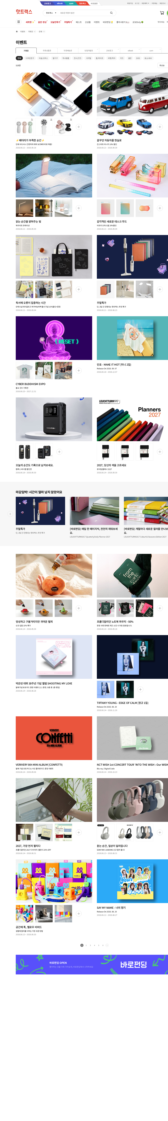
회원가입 (130, 3)
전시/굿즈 (77, 58)
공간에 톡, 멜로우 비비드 (29, 927)
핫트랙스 (49, 13)
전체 (40, 31)
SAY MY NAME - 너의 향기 (111, 907)
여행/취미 (111, 58)
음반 (130, 58)
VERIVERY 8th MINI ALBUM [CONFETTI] (39, 764)
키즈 (122, 58)
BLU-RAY (148, 58)
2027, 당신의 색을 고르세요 (111, 465)
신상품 (88, 22)
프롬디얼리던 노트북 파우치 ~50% (115, 621)
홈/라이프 (99, 58)
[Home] (17, 31)
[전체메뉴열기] (19, 22)
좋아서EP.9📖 (122, 22)
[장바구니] (162, 12)
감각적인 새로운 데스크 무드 (112, 221)
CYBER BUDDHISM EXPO (30, 384)
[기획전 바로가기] (54, 94)
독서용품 (65, 58)
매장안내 (162, 3)
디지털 (88, 58)
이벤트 (97, 22)
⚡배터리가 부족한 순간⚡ (30, 140)
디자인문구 (30, 58)
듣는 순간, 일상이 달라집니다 (112, 846)
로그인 (137, 3)
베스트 (79, 22)
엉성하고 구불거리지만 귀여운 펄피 (34, 621)
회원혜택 (144, 3)
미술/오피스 (43, 58)
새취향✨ (30, 22)
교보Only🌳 (138, 22)
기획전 (30, 31)
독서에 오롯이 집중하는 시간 (31, 303)
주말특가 (68, 22)
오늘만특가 (55, 22)
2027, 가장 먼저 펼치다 (28, 846)
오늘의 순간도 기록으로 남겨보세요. (34, 465)
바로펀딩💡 (108, 22)
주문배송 (154, 3)
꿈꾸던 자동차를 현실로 (109, 140)
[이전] (10, 514)
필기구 (55, 58)
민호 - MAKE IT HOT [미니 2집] (114, 364)
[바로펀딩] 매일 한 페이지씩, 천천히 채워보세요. (94, 531)
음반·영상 (42, 22)
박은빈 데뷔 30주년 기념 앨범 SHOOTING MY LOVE (44, 683)
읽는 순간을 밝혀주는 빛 (28, 221)
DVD (138, 58)
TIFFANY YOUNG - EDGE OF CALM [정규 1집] (122, 703)
